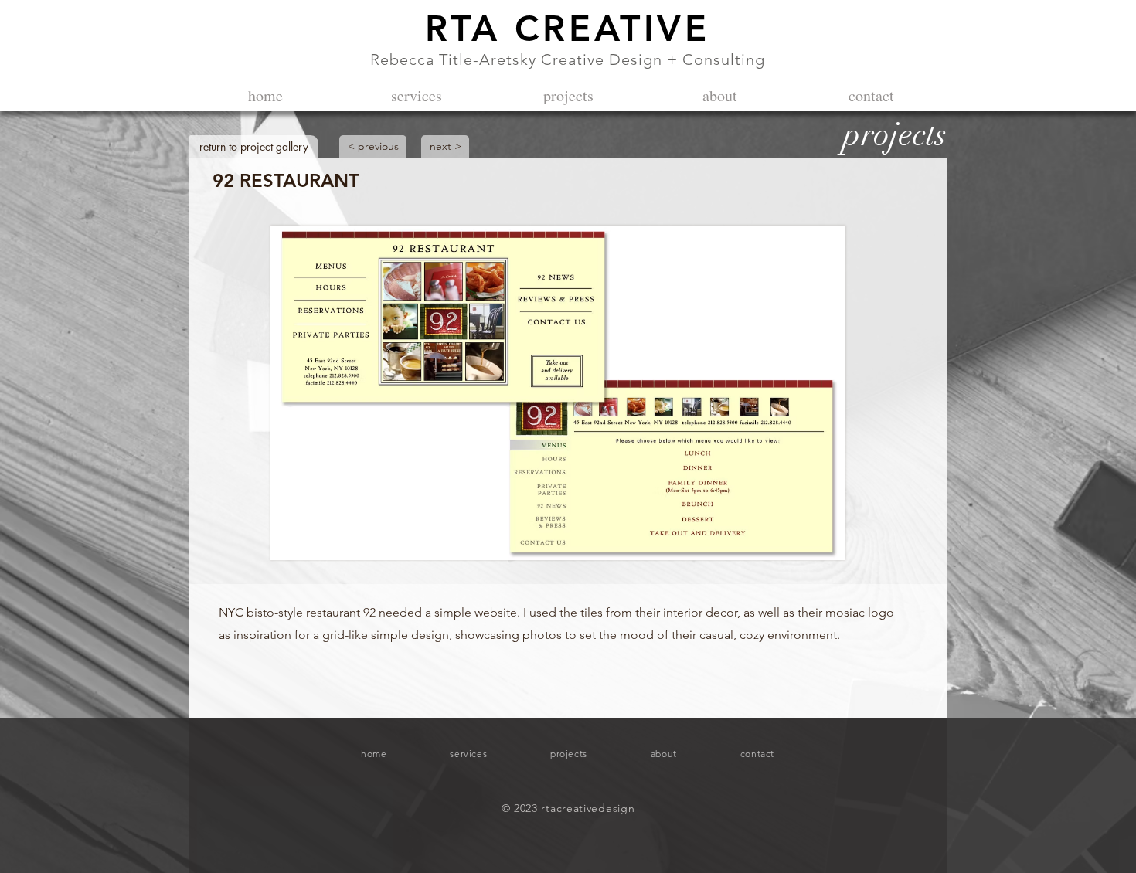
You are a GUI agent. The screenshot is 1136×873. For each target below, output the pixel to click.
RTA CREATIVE (567, 28)
